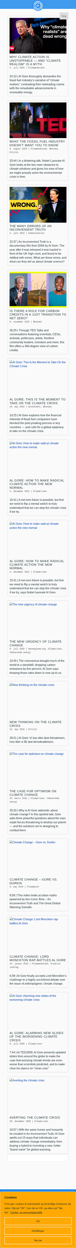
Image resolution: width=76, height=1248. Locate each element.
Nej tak (38, 1240)
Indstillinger (38, 1230)
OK (38, 1221)
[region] (38, 1220)
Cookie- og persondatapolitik (26, 1212)
